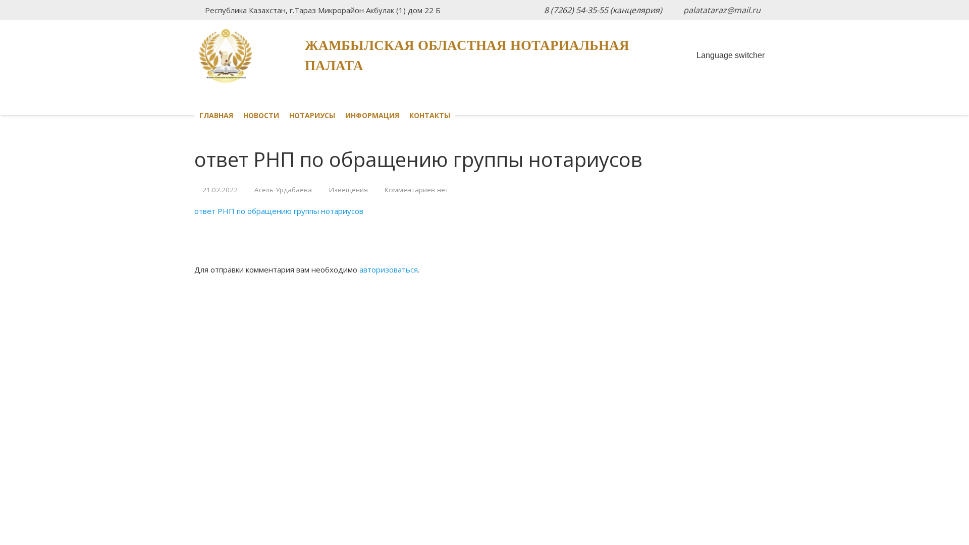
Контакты (429, 115)
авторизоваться (388, 269)
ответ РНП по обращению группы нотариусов (278, 211)
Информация (372, 115)
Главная (216, 115)
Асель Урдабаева (283, 189)
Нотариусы (312, 115)
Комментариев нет (417, 189)
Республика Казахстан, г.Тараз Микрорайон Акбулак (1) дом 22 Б (323, 10)
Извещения (348, 189)
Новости (261, 115)
